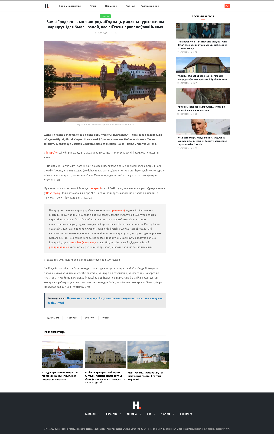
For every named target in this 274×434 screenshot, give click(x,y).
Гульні (92, 6)
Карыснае (111, 6)
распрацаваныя (59, 247)
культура (89, 318)
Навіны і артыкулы (70, 6)
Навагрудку (53, 193)
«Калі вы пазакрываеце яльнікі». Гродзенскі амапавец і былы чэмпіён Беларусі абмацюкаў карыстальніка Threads (202, 141)
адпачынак (53, 318)
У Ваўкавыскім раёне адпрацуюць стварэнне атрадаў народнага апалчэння (201, 109)
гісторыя (72, 318)
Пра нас (130, 6)
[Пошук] (218, 6)
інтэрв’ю (51, 152)
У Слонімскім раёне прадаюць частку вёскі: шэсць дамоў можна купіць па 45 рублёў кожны (202, 78)
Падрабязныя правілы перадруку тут (211, 429)
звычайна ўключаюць (82, 242)
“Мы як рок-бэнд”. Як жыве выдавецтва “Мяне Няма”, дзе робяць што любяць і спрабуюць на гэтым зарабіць (202, 45)
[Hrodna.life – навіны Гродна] (46, 6)
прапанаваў (118, 210)
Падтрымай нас (150, 6)
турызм (105, 318)
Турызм (105, 16)
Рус (227, 6)
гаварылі (95, 188)
